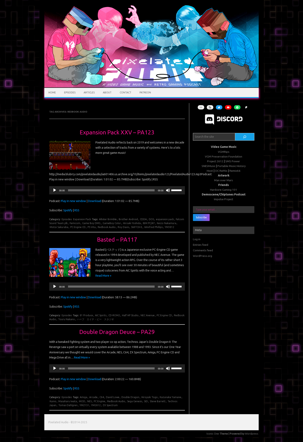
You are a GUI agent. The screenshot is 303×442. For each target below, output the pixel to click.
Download (94, 201)
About (107, 92)
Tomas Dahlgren (68, 405)
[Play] (55, 190)
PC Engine (99, 401)
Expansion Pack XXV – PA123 (117, 132)
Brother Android (128, 219)
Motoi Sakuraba (59, 227)
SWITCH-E (136, 227)
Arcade (93, 397)
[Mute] (168, 190)
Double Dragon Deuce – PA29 (117, 332)
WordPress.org (202, 255)
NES (89, 401)
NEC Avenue (148, 315)
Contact (125, 92)
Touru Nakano (66, 319)
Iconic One (213, 433)
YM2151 (84, 405)
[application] (117, 190)
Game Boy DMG (91, 223)
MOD (82, 401)
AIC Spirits (100, 315)
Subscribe (201, 217)
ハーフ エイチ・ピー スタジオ (95, 319)
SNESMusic (208, 166)
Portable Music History (231, 166)
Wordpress (251, 433)
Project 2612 (215, 161)
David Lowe (112, 397)
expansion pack (165, 219)
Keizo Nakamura (166, 223)
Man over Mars (223, 180)
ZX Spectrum (110, 405)
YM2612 (96, 405)
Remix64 (234, 170)
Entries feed (200, 244)
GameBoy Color (112, 223)
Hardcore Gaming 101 (223, 189)
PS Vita (92, 227)
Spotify (67, 210)
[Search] (245, 137)
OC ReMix (221, 170)
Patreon (145, 92)
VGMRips (223, 151)
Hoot (210, 170)
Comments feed (203, 250)
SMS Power (232, 161)
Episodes (69, 92)
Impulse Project (223, 199)
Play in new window (73, 201)
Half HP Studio (130, 315)
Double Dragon (130, 397)
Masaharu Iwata (67, 401)
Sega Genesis (134, 401)
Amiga (83, 397)
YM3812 (169, 227)
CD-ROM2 (114, 315)
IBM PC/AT (149, 223)
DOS (151, 219)
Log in (196, 239)
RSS (76, 210)
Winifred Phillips (153, 227)
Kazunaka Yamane (170, 397)
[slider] (177, 190)
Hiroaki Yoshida (132, 223)
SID (146, 401)
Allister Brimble (108, 219)
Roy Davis (123, 227)
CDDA (143, 219)
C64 (102, 397)
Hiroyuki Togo (149, 397)
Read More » (103, 275)
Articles (89, 92)
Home (52, 92)
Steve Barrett (158, 401)
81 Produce (86, 315)
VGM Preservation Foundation (223, 156)
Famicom (75, 223)
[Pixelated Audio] (151, 86)
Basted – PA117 (117, 239)
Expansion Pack (82, 219)
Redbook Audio (107, 227)
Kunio (53, 401)
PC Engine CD (78, 227)
